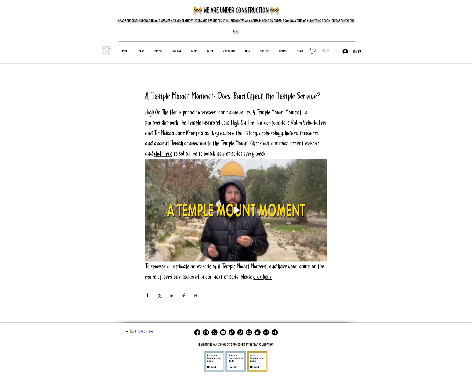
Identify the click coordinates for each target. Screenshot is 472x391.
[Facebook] (197, 332)
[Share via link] (183, 295)
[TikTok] (232, 332)
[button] (229, 51)
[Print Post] (195, 295)
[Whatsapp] (266, 332)
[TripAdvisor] (249, 332)
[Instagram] (206, 332)
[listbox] (328, 50)
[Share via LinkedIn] (171, 295)
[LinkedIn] (257, 332)
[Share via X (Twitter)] (159, 295)
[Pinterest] (240, 332)
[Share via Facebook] (147, 295)
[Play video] (236, 210)
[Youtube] (223, 332)
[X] (214, 332)
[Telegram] (275, 332)
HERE (236, 31)
